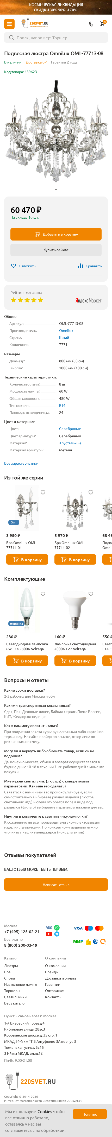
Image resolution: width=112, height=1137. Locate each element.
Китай (64, 337)
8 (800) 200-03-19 (20, 945)
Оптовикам (54, 990)
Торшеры (12, 990)
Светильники (15, 996)
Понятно (90, 1114)
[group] (56, 136)
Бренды (52, 971)
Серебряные (70, 428)
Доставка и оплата (60, 978)
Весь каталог (15, 1003)
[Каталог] (9, 24)
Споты (9, 978)
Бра (7, 971)
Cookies (45, 1111)
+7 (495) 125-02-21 (22, 931)
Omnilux (66, 330)
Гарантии (52, 984)
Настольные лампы (20, 984)
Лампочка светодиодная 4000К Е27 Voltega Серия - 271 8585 (75, 646)
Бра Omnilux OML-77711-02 (69, 545)
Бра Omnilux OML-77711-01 (21, 545)
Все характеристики (21, 463)
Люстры (11, 965)
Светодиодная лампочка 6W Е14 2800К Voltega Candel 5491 (27, 646)
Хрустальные (70, 442)
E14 (62, 405)
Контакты (53, 996)
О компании (55, 965)
